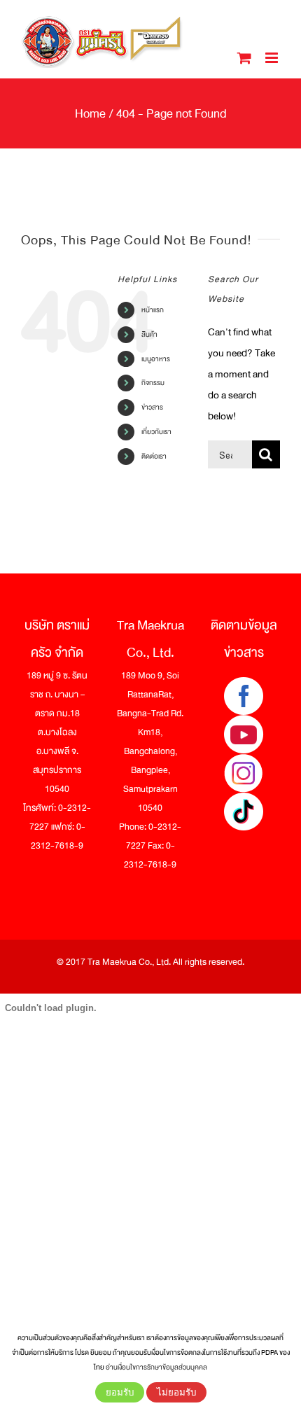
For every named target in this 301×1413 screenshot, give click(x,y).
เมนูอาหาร (155, 359)
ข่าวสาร (152, 407)
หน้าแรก (152, 310)
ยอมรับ (120, 1392)
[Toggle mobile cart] (244, 57)
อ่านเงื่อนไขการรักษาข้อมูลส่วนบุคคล (156, 1367)
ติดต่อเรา (154, 456)
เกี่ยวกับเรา (156, 432)
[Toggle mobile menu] (272, 57)
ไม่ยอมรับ (176, 1392)
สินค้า (149, 334)
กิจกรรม (152, 383)
